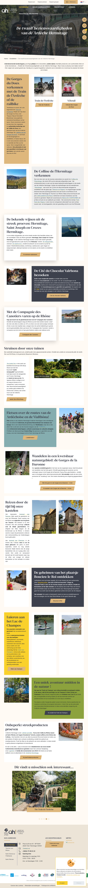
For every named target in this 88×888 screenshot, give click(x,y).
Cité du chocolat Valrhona (58, 295)
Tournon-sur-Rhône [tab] (9, 849)
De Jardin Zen (11, 363)
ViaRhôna (42, 427)
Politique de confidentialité (50, 885)
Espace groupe (54, 2)
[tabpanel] (31, 853)
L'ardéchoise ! (30, 437)
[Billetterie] (84, 25)
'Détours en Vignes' (58, 189)
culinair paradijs (27, 733)
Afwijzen (78, 883)
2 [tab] (41, 819)
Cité (37, 289)
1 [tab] (39, 819)
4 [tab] (46, 819)
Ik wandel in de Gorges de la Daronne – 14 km (57, 488)
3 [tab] (44, 819)
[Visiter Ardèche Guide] (24, 876)
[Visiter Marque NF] (52, 876)
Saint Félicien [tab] (10, 859)
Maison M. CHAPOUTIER (70, 198)
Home (6, 58)
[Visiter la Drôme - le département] (14, 876)
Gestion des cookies (17, 885)
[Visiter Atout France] (46, 875)
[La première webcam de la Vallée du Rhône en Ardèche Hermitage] (84, 19)
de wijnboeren (17, 243)
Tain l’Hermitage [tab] (10, 845)
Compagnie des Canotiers (30, 334)
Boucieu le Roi (42, 582)
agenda (11, 751)
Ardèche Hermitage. (32, 753)
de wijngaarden (48, 241)
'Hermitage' (38, 187)
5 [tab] (48, 819)
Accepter (62, 883)
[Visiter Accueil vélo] (39, 876)
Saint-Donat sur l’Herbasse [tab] (10, 855)
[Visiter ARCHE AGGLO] (32, 877)
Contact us (26, 848)
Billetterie (73, 2)
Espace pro (31, 2)
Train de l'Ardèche (44, 105)
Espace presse (42, 2)
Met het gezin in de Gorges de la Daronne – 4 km (57, 483)
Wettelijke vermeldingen (32, 885)
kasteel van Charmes (16, 540)
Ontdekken (13, 58)
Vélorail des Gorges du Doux (72, 106)
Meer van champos (16, 669)
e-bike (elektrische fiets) (44, 195)
